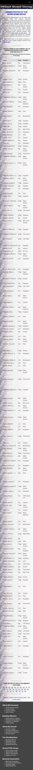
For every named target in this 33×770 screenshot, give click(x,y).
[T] (8, 691)
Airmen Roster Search (12, 707)
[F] (18, 687)
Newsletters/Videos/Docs (13, 763)
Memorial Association (12, 761)
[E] (15, 687)
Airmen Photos (10, 709)
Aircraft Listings (10, 729)
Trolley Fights (10, 723)
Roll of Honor (10, 712)
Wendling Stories (11, 743)
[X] (20, 691)
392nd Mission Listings (13, 718)
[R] (25, 689)
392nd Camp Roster (12, 753)
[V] (13, 691)
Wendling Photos (11, 741)
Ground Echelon (10, 710)
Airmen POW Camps (12, 750)
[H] (24, 687)
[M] (10, 689)
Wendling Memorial (11, 744)
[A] (3, 687)
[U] (11, 691)
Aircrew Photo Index (20, 697)
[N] (13, 689)
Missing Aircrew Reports (13, 720)
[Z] (25, 691)
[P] (19, 689)
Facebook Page (10, 764)
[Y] (22, 691)
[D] (12, 687)
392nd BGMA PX (11, 766)
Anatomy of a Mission (12, 721)
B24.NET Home (8, 697)
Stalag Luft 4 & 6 (11, 755)
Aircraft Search (10, 733)
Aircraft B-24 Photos (12, 730)
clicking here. (6, 42)
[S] (28, 689)
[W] (17, 691)
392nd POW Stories (12, 752)
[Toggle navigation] (29, 2)
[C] (9, 687)
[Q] (22, 689)
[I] (26, 687)
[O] (16, 689)
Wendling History (11, 740)
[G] (21, 687)
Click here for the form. (19, 33)
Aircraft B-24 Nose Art (12, 732)
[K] (5, 689)
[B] (6, 687)
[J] (29, 687)
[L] (7, 689)
